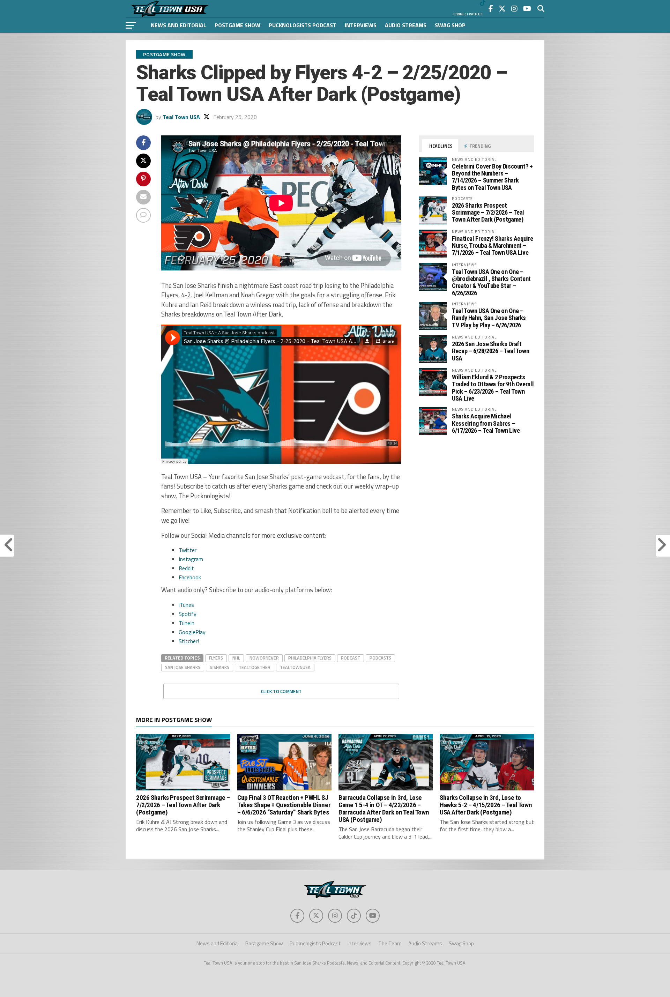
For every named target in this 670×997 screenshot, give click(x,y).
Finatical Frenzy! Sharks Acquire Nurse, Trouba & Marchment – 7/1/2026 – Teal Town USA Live (492, 245)
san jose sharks (182, 667)
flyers (216, 657)
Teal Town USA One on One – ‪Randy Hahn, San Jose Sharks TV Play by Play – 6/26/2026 (489, 317)
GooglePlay (192, 632)
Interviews (361, 25)
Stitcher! (189, 641)
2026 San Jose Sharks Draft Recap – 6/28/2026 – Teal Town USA (490, 351)
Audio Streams (405, 25)
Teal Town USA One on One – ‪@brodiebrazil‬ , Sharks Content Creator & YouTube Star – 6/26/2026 (491, 282)
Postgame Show (237, 25)
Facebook (190, 577)
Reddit (186, 568)
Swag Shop (450, 25)
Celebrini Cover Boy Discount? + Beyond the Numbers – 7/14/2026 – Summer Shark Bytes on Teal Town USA (492, 177)
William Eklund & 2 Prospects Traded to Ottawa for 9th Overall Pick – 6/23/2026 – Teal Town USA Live (493, 387)
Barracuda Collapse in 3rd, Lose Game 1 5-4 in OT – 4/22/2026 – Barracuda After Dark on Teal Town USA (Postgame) (383, 809)
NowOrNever (264, 657)
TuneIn (186, 623)
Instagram (191, 559)
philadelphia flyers (310, 657)
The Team (390, 943)
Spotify (187, 614)
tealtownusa (295, 667)
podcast (350, 657)
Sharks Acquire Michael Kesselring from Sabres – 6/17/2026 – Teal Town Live (486, 423)
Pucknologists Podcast (302, 25)
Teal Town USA (181, 117)
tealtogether (254, 667)
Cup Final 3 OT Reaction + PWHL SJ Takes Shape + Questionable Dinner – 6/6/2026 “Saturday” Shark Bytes (283, 805)
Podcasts (380, 657)
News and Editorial (178, 25)
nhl (236, 657)
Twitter (187, 550)
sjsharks (219, 667)
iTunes (186, 605)
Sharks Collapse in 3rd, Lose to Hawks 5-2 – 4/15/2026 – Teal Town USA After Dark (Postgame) (486, 805)
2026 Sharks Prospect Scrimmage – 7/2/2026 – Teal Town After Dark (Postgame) (488, 212)
